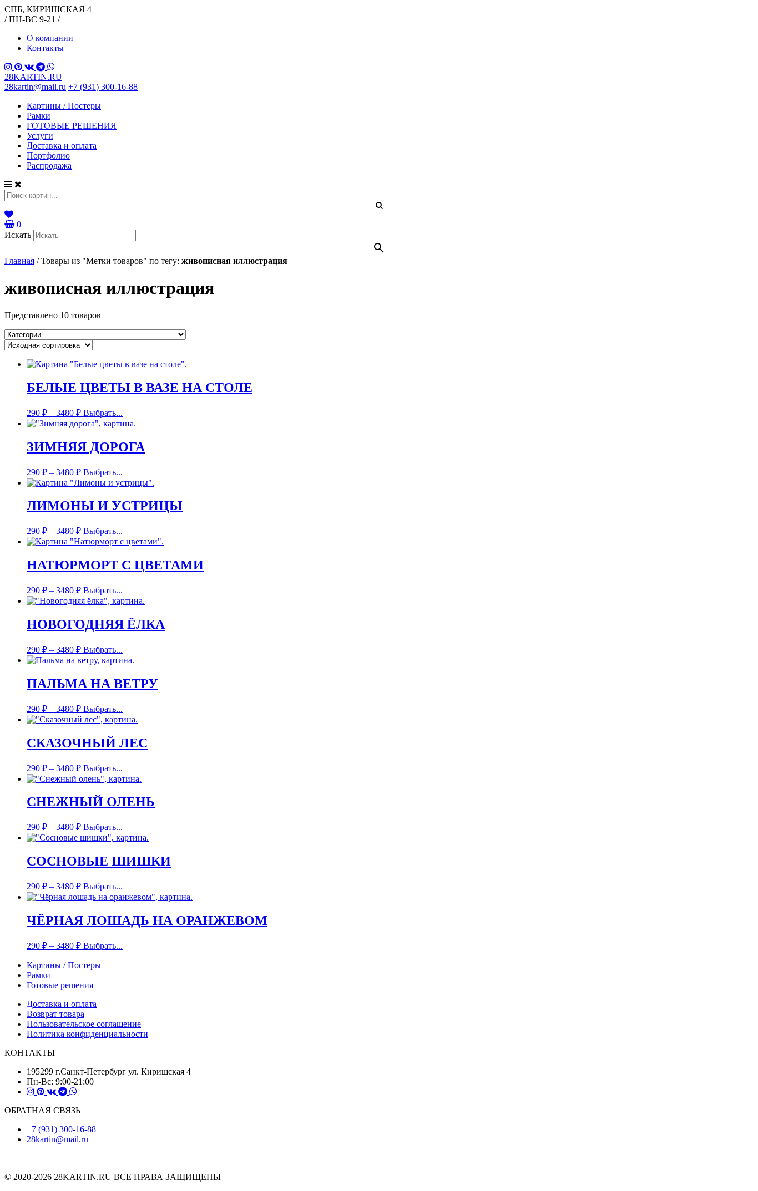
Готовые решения (60, 985)
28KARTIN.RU (33, 77)
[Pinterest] (19, 67)
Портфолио (48, 155)
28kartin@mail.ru (35, 86)
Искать (17, 235)
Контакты (45, 48)
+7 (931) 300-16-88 (103, 86)
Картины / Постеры (64, 105)
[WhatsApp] (51, 67)
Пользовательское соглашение (84, 1024)
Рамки (38, 115)
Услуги (40, 135)
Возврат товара (55, 1014)
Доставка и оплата (62, 145)
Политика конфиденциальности (87, 1034)
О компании (50, 38)
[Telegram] (41, 67)
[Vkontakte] (30, 67)
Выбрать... (103, 413)
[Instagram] (9, 67)
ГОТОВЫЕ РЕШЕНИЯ (72, 125)
